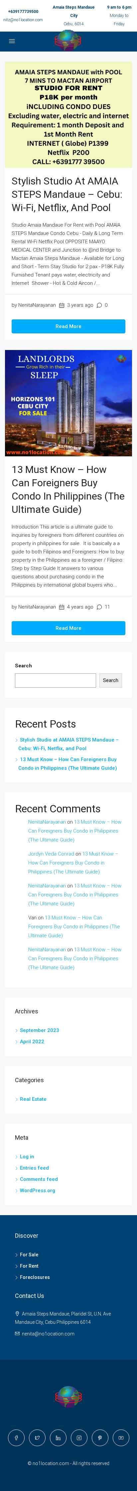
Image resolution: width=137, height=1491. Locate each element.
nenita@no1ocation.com (48, 1333)
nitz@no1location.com (23, 20)
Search (23, 666)
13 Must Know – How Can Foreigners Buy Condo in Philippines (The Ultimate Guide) (74, 831)
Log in (27, 1157)
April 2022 (32, 1042)
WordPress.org (37, 1191)
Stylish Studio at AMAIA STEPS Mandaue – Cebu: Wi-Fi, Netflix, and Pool (67, 194)
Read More (68, 326)
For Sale (29, 1254)
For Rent (29, 1266)
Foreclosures (35, 1277)
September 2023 (39, 1030)
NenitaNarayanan (47, 822)
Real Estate (33, 1099)
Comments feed (39, 1179)
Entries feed (34, 1168)
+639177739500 (23, 11)
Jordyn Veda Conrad (51, 854)
